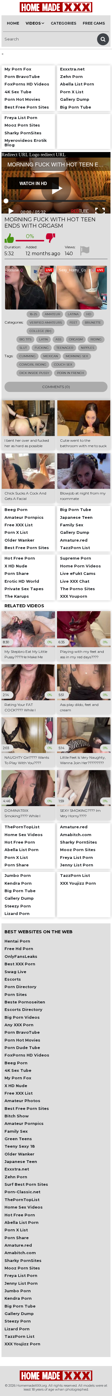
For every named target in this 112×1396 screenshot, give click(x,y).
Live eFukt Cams (78, 573)
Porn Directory (20, 987)
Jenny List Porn (21, 1283)
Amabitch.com (20, 1253)
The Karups (16, 596)
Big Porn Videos (22, 1017)
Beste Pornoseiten (24, 1002)
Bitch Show (16, 1116)
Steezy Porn (17, 1321)
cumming (27, 356)
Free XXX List (18, 1093)
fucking (42, 348)
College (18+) (40, 331)
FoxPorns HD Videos (26, 1055)
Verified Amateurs (46, 322)
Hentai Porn (17, 941)
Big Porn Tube (20, 1306)
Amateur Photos (22, 1101)
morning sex (77, 356)
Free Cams (94, 23)
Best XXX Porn (19, 964)
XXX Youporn (73, 596)
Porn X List (16, 1230)
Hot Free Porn (19, 1215)
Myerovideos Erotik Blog (25, 142)
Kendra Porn (18, 1298)
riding (96, 339)
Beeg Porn (15, 1063)
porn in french (70, 373)
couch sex (63, 364)
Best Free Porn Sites (26, 1108)
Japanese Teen (20, 1161)
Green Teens (18, 1139)
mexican (50, 356)
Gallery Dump (19, 1313)
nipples (87, 348)
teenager (64, 348)
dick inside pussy (34, 373)
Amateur (52, 314)
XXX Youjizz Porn (22, 1344)
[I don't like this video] (50, 238)
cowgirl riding (32, 364)
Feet (73, 322)
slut (23, 348)
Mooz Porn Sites (22, 1268)
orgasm (76, 339)
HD (88, 314)
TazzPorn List (19, 1336)
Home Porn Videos (80, 566)
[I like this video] (9, 238)
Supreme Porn (75, 558)
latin (43, 339)
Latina (73, 314)
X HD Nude (15, 1086)
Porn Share (16, 1238)
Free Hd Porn (18, 948)
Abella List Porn (21, 1222)
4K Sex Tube (17, 1070)
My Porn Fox (17, 1078)
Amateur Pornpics (24, 1123)
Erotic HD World (21, 581)
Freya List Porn (20, 1275)
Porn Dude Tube (22, 1047)
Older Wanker (19, 1154)
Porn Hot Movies (22, 1040)
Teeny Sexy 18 (19, 1146)
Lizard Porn (17, 1329)
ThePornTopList (21, 1199)
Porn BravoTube (22, 1032)
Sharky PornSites (23, 1260)
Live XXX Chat (74, 581)
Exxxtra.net (16, 1169)
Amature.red (18, 1245)
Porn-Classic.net (22, 1192)
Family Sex (16, 1131)
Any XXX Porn (18, 1025)
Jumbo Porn (17, 1291)
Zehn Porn (15, 1177)
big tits (25, 339)
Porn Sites (15, 994)
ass (58, 339)
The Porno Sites (77, 589)
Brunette (93, 322)
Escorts (12, 979)
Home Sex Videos (23, 1207)
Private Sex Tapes (24, 589)
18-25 (33, 314)
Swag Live (15, 972)
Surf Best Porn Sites (26, 1184)
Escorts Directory (23, 1009)
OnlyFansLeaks (20, 956)
